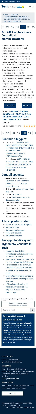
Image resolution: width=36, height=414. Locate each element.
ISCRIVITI (12, 393)
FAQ (7, 407)
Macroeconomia (12, 227)
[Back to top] (32, 410)
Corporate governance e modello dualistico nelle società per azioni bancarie (20, 279)
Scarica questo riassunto (18, 304)
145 (28, 27)
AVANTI (26, 105)
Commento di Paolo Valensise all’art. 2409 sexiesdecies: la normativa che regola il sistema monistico (19, 164)
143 (17, 27)
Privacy (12, 407)
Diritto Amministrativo (15, 230)
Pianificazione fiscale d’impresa (19, 224)
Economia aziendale (14, 233)
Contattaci (19, 407)
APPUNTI (6, 15)
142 (12, 27)
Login (19, 2)
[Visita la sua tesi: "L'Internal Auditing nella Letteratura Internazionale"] (17, 183)
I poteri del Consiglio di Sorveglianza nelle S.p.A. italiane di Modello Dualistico (19, 254)
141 (7, 27)
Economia (17, 194)
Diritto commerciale (14, 235)
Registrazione (9, 2)
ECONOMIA (15, 15)
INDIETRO (11, 105)
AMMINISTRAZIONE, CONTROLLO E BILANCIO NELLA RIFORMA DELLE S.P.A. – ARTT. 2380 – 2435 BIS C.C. (17, 19)
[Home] (14, 6)
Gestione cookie (29, 407)
